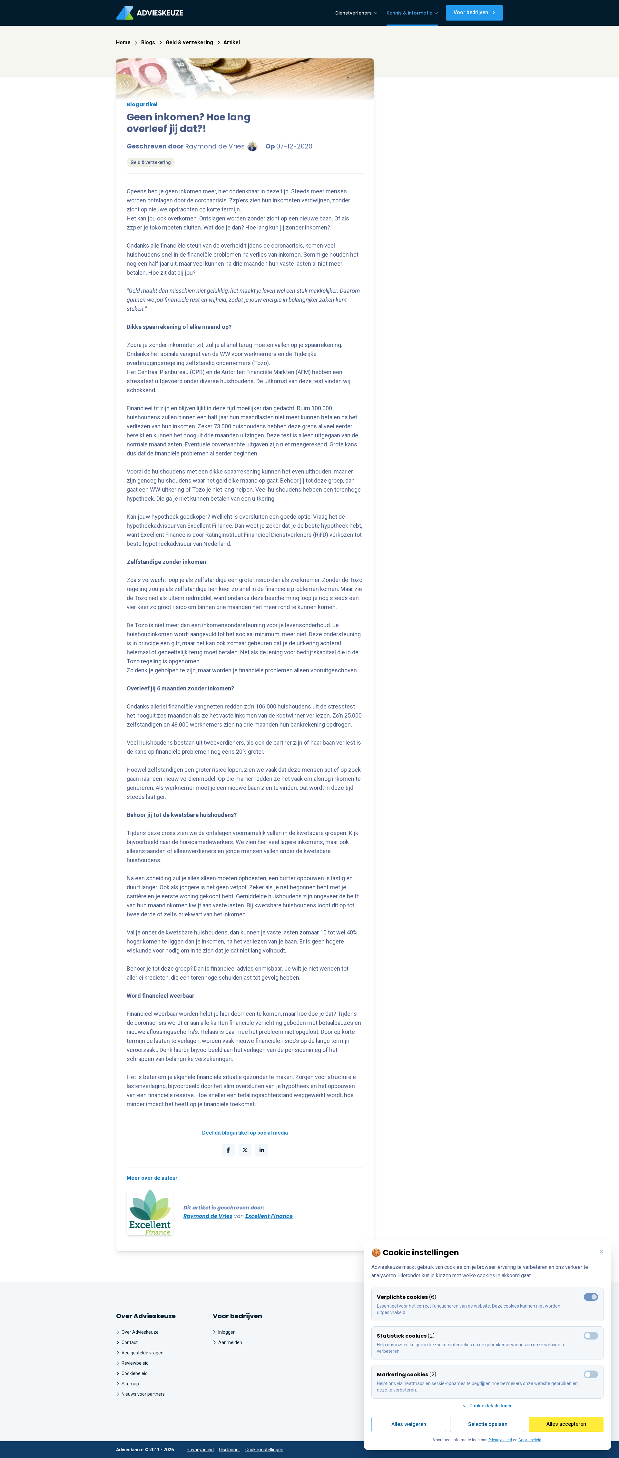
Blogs (148, 42)
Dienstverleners (353, 13)
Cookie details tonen (491, 1405)
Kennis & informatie (409, 13)
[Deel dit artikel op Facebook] (228, 1150)
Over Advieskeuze (140, 1332)
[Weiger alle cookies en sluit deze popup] (602, 1252)
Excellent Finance (269, 1216)
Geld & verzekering (189, 42)
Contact (130, 1342)
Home (123, 42)
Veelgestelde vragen (142, 1352)
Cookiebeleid (135, 1373)
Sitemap (130, 1383)
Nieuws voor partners (143, 1394)
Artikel (231, 42)
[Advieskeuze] (149, 13)
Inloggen (227, 1332)
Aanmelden (230, 1342)
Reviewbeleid (135, 1363)
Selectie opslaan (487, 1424)
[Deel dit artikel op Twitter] (245, 1150)
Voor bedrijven (471, 12)
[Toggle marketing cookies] (591, 1336)
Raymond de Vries (207, 1216)
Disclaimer (229, 1449)
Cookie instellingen (264, 1449)
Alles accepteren (566, 1424)
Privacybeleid (200, 1449)
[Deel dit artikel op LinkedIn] (261, 1150)
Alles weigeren (408, 1424)
